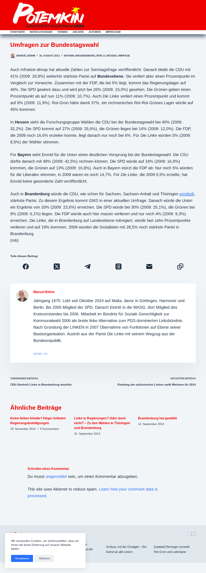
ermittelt (186, 194)
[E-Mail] (149, 266)
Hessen (111, 55)
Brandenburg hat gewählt (157, 418)
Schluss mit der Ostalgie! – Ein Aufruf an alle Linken (126, 549)
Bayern (69, 55)
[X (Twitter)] (56, 266)
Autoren (95, 32)
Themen (62, 32)
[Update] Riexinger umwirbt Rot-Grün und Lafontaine (172, 549)
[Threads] (118, 266)
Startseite (17, 32)
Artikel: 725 (40, 354)
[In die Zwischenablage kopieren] (180, 266)
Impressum (113, 32)
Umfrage (124, 55)
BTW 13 (100, 55)
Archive (78, 32)
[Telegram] (87, 266)
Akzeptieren (22, 558)
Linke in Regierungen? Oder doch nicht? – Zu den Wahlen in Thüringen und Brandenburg (102, 423)
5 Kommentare (49, 428)
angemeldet (56, 476)
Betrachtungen (41, 32)
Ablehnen (44, 558)
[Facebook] (25, 266)
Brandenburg (85, 55)
